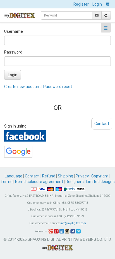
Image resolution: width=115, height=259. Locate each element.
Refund (48, 176)
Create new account (22, 86)
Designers (75, 181)
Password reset (57, 86)
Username (13, 31)
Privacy (82, 176)
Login (97, 4)
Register (81, 4)
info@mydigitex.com (73, 223)
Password (13, 52)
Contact (32, 176)
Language (14, 176)
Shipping (65, 176)
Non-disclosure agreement (39, 181)
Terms (7, 181)
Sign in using (15, 126)
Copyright (100, 176)
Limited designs (100, 181)
